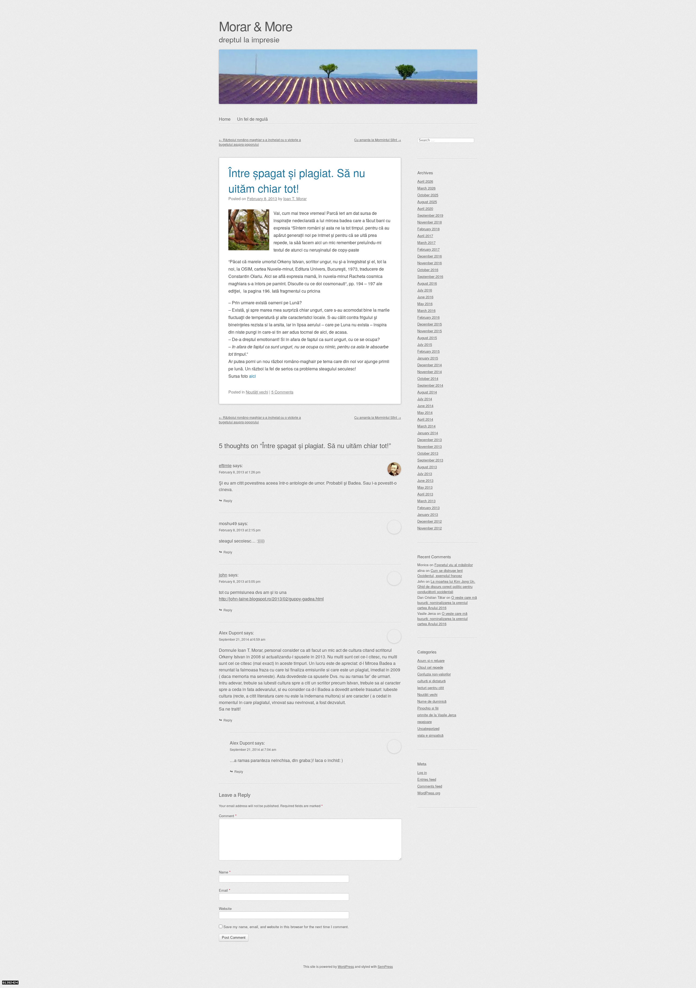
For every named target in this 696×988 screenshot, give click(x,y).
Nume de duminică (431, 701)
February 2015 (428, 351)
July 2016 (424, 290)
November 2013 (429, 446)
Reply (227, 500)
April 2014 (425, 419)
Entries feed (426, 779)
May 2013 (425, 487)
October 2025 (427, 194)
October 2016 (427, 269)
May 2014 (425, 412)
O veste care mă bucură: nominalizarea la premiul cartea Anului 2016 (447, 602)
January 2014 (427, 432)
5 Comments (282, 392)
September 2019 (430, 215)
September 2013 (430, 460)
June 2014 (425, 405)
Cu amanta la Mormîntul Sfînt (377, 139)
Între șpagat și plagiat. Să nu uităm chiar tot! (296, 180)
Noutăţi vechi (257, 392)
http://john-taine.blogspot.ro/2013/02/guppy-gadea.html (271, 599)
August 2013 (427, 466)
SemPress (385, 966)
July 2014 (424, 398)
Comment (228, 815)
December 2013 (429, 439)
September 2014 (430, 385)
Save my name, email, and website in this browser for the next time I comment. (286, 926)
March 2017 (426, 242)
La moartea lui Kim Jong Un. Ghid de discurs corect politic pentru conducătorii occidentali (446, 586)
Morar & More (255, 25)
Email (224, 890)
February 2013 (428, 507)
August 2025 (427, 201)
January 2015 (427, 358)
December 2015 (429, 324)
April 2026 (425, 181)
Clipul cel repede (430, 667)
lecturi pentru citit (430, 687)
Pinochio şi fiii (428, 708)
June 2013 (425, 480)
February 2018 (428, 228)
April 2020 (425, 208)
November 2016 (429, 262)
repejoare (424, 721)
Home (225, 119)
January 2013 (427, 514)
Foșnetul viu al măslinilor (453, 564)
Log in (422, 772)
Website (225, 908)
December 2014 (429, 364)
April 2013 (425, 494)
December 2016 (429, 256)
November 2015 (429, 330)
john (223, 575)
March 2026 (426, 188)
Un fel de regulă (252, 119)
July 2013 (424, 473)
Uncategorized (428, 728)
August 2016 (427, 283)
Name (225, 872)
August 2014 (427, 392)
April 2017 (425, 235)
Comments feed (429, 786)
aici (252, 376)
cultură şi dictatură (431, 680)
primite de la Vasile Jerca (436, 714)
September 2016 (430, 276)
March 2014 (426, 426)
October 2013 (427, 453)
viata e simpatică (430, 735)
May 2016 (425, 303)
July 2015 (424, 344)
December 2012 (429, 521)
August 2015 (427, 337)
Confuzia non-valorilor (434, 674)
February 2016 (428, 317)
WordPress (346, 966)
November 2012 (429, 528)
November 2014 (429, 371)
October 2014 (427, 378)
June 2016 (425, 296)
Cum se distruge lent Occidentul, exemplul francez (440, 573)
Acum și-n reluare (431, 660)
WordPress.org (428, 792)
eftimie (225, 465)
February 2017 (428, 249)
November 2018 (429, 222)
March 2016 (426, 310)
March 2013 (426, 500)
